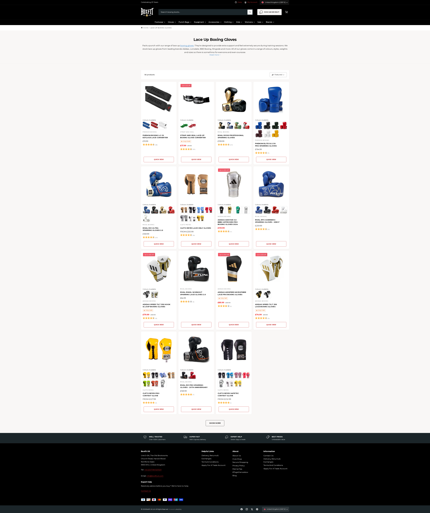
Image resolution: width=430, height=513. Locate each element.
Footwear (159, 22)
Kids (238, 22)
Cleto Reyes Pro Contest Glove (151, 394)
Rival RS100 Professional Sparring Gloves (231, 136)
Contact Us (146, 491)
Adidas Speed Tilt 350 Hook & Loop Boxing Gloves (156, 305)
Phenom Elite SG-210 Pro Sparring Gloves (266, 144)
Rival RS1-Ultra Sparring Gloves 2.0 (153, 229)
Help (240, 2)
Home (145, 28)
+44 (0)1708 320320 (153, 470)
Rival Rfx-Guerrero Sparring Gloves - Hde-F (267, 221)
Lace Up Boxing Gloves (161, 28)
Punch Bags (183, 22)
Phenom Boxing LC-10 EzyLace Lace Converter (155, 136)
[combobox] (205, 12)
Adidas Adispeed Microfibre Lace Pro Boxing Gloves (232, 293)
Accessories (214, 22)
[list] (215, 438)
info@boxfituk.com (155, 476)
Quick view (159, 159)
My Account (252, 2)
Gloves (171, 22)
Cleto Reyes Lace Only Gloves (195, 228)
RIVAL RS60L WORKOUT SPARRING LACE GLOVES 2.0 (193, 293)
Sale (259, 22)
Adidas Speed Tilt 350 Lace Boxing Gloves (266, 305)
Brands (269, 22)
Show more (215, 423)
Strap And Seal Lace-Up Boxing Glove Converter (193, 136)
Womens (249, 22)
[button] (286, 12)
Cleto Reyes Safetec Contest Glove (228, 394)
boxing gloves (187, 45)
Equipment (199, 22)
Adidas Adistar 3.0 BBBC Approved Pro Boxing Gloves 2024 (228, 222)
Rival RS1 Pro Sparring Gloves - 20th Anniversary (193, 386)
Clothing (227, 22)
